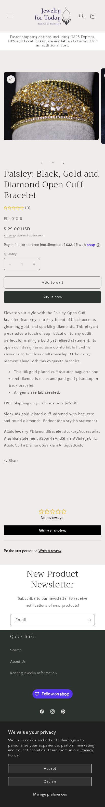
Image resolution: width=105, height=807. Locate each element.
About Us (18, 662)
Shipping (9, 235)
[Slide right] (63, 162)
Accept (50, 768)
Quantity (10, 254)
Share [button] (14, 461)
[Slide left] (41, 162)
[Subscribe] (89, 620)
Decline (50, 781)
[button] (10, 16)
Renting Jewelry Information (33, 673)
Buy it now (52, 297)
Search (16, 650)
